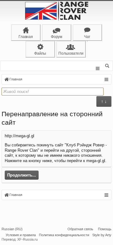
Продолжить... (21, 175)
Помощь (104, 229)
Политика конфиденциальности (64, 235)
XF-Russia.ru (27, 239)
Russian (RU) (12, 229)
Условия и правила (21, 235)
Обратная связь (80, 229)
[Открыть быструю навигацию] (106, 79)
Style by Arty (101, 235)
